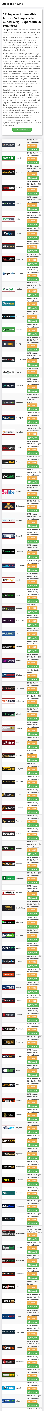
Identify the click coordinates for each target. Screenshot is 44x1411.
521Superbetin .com (10, 30)
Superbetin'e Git (23, 130)
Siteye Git (33, 149)
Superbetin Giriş (12, 4)
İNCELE (33, 146)
